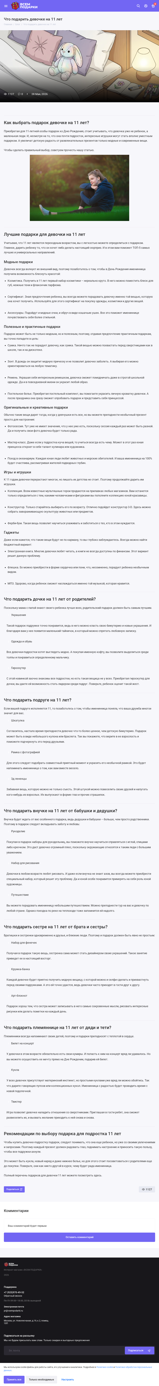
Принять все (14, 1379)
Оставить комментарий (79, 1237)
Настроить (67, 1379)
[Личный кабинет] (146, 6)
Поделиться (12, 1189)
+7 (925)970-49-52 (14, 1292)
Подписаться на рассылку (19, 1336)
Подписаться (135, 1350)
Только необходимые (41, 1379)
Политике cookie (104, 1367)
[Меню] (6, 6)
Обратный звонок (13, 1296)
